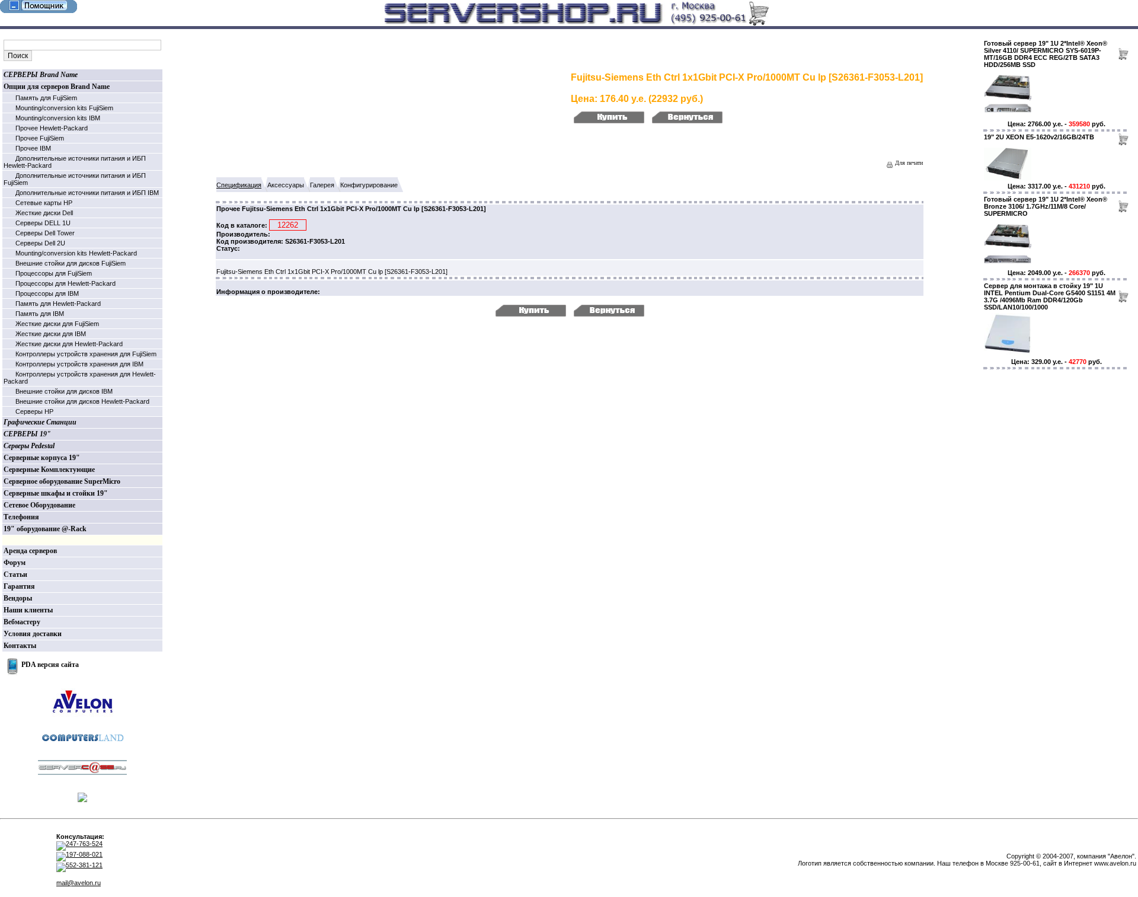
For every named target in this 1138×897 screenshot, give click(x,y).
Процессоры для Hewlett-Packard (65, 283)
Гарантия (19, 586)
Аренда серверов (30, 551)
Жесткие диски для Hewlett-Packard (69, 343)
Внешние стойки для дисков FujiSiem (70, 263)
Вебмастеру (22, 622)
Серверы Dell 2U (40, 243)
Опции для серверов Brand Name (57, 86)
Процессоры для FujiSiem (53, 273)
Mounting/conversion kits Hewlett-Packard (76, 253)
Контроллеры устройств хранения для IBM (79, 364)
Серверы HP (34, 411)
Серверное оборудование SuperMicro (62, 481)
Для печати (908, 162)
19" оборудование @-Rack (45, 529)
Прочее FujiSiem (39, 138)
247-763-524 (84, 843)
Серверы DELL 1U (43, 222)
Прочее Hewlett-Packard (51, 128)
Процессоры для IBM (47, 293)
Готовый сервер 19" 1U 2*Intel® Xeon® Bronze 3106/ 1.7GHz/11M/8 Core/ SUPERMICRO (1045, 206)
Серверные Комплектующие (49, 469)
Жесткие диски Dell (44, 212)
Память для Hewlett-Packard (58, 303)
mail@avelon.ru (78, 882)
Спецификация (238, 185)
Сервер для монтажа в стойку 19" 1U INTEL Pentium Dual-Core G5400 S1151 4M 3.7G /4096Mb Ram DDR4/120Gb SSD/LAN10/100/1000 (1049, 296)
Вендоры (18, 598)
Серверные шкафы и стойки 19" (56, 493)
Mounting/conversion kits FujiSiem (64, 107)
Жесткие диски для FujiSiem (57, 323)
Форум (14, 562)
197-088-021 (84, 854)
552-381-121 (84, 865)
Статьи (15, 574)
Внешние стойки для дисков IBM (64, 391)
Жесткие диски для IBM (50, 333)
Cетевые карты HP (43, 202)
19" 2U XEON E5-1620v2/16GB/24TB (1039, 137)
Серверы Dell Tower (45, 233)
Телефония (21, 517)
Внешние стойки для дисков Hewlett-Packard (82, 401)
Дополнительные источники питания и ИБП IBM (87, 192)
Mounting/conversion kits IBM (57, 118)
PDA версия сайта (50, 664)
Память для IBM (39, 313)
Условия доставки (33, 634)
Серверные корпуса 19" (42, 458)
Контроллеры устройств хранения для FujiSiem (85, 353)
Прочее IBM (33, 148)
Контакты (20, 645)
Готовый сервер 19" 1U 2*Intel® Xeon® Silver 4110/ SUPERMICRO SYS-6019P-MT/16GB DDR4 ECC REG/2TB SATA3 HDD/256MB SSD (1045, 54)
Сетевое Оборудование (39, 505)
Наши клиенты (28, 610)
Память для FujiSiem (46, 97)
